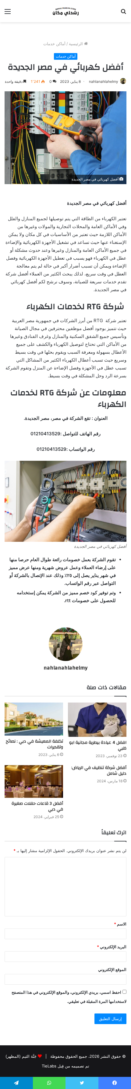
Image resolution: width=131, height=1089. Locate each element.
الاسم (120, 924)
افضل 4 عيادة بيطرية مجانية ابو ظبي (97, 745)
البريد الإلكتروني (111, 946)
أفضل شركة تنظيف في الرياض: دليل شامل (98, 770)
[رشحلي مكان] (65, 11)
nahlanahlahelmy (103, 81)
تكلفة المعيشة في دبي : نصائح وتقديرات (34, 744)
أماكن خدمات (54, 43)
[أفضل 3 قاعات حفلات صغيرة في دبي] (34, 781)
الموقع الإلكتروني (112, 969)
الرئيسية (76, 43)
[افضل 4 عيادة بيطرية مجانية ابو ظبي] (97, 720)
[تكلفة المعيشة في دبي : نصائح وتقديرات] (34, 719)
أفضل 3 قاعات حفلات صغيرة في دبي (37, 806)
